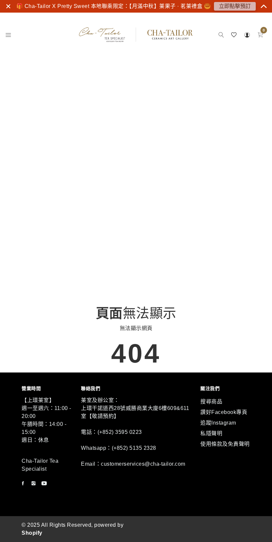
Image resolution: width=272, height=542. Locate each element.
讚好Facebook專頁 (223, 412)
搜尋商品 (211, 401)
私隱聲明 (211, 433)
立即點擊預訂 (235, 6)
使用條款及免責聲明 (225, 444)
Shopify (32, 533)
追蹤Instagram (218, 423)
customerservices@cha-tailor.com (143, 464)
